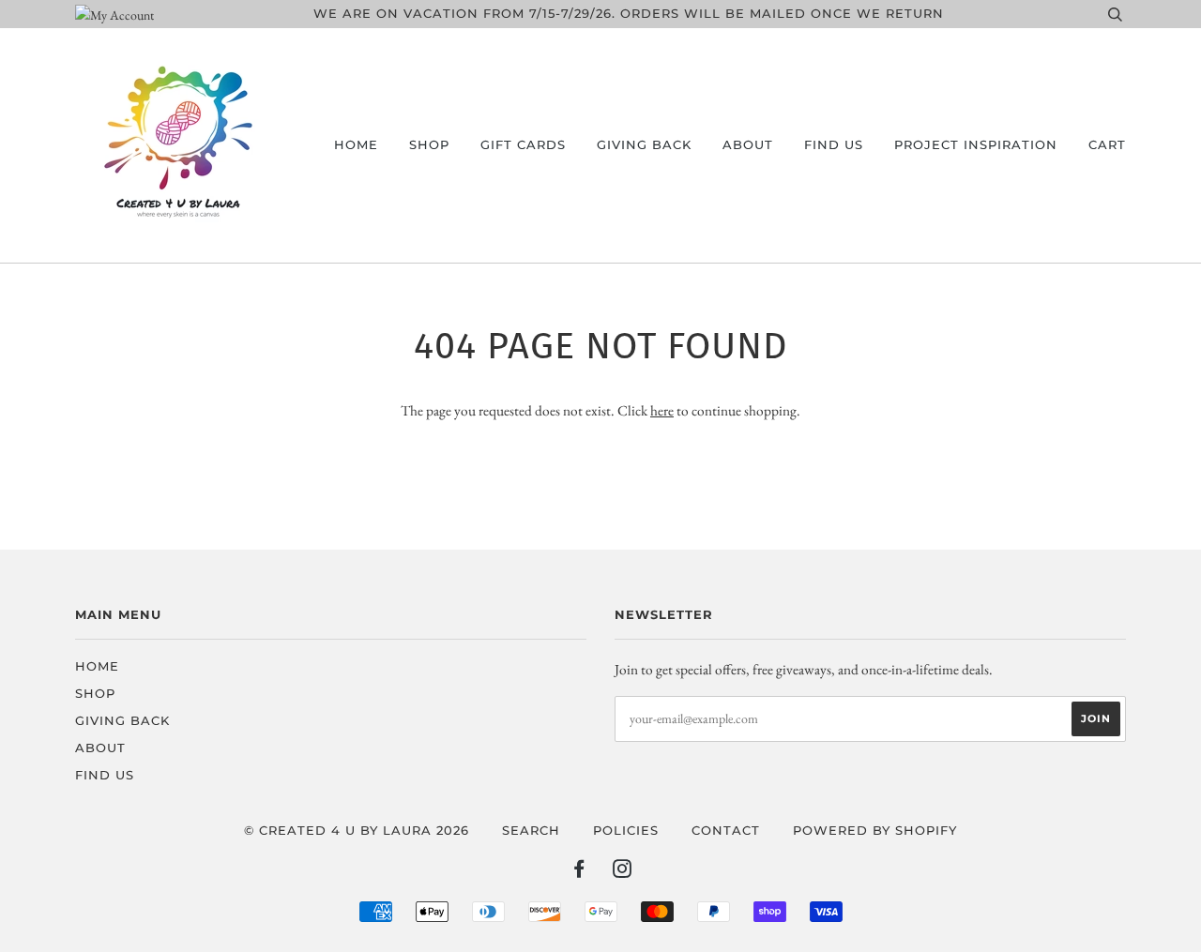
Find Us (833, 145)
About (747, 145)
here (662, 410)
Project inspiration (975, 145)
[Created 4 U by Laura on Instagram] (622, 872)
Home (356, 145)
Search (531, 831)
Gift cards (523, 145)
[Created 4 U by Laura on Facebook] (579, 872)
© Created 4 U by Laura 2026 (356, 831)
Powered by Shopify (875, 831)
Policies (626, 831)
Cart (1107, 145)
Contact (726, 831)
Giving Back (644, 145)
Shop (429, 145)
